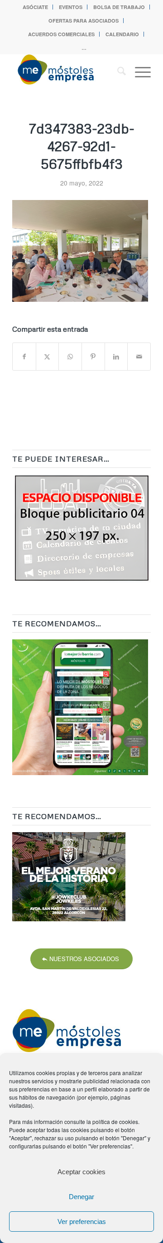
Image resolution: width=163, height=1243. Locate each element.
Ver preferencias (82, 1221)
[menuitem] (35, 7)
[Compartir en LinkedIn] (116, 356)
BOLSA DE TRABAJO (119, 7)
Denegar (81, 1196)
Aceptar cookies (81, 1172)
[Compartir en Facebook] (24, 356)
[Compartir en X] (47, 356)
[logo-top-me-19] (67, 72)
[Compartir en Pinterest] (93, 356)
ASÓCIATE (35, 7)
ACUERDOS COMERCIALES (61, 34)
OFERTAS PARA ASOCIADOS (83, 20)
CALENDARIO (122, 34)
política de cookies (115, 1121)
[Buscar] (117, 72)
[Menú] (138, 72)
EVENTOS (70, 7)
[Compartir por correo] (139, 356)
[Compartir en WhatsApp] (70, 356)
